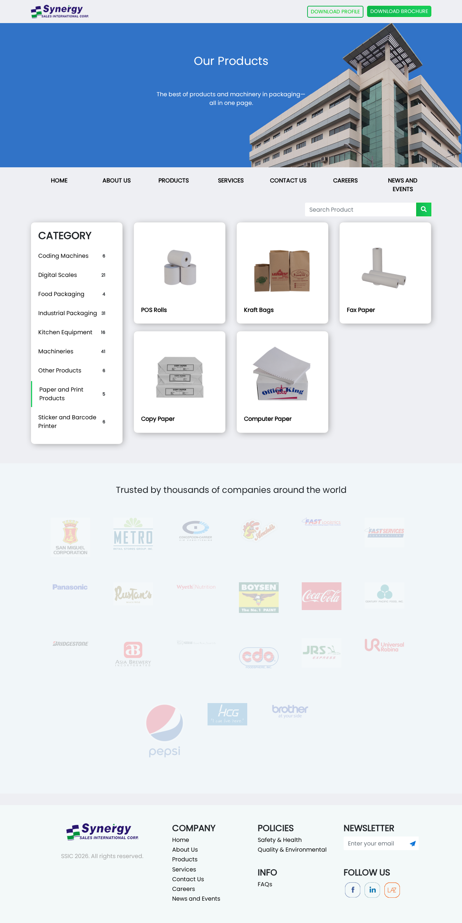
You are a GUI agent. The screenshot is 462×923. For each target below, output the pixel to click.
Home (59, 180)
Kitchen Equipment (65, 332)
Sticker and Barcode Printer (67, 421)
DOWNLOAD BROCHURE (399, 11)
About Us (117, 180)
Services (231, 180)
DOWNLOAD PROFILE (335, 11)
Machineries (55, 351)
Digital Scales (57, 275)
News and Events (402, 184)
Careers (345, 180)
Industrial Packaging (67, 313)
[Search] (423, 209)
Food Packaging (61, 294)
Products (173, 180)
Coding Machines (63, 256)
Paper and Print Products (61, 393)
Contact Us (288, 180)
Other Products (59, 370)
